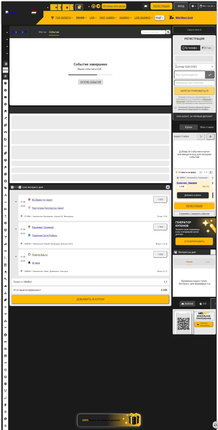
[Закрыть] (213, 303)
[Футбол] (19, 32)
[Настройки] (194, 6)
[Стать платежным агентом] (145, 6)
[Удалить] (168, 187)
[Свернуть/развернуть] (213, 252)
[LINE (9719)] (13, 32)
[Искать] (168, 32)
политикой (180, 101)
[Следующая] (20, 187)
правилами (206, 99)
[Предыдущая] (12, 187)
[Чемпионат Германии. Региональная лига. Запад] (26, 32)
